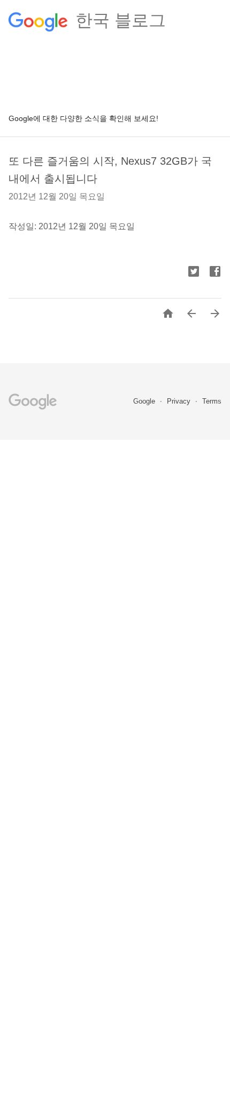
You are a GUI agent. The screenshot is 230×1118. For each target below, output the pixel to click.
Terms (211, 401)
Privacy (180, 401)
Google (145, 401)
